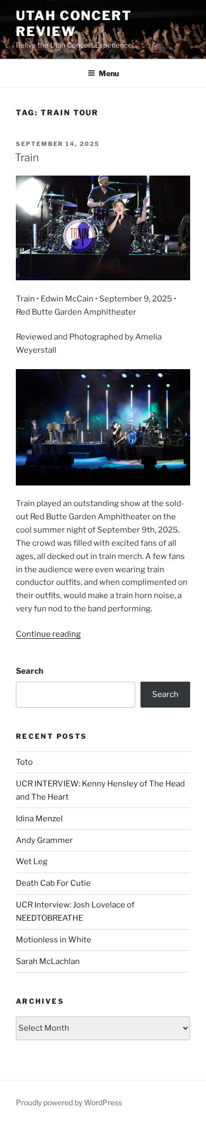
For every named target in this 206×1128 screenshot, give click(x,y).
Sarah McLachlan (48, 961)
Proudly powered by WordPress (69, 1102)
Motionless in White (53, 939)
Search (29, 671)
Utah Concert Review (74, 23)
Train (27, 157)
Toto (24, 762)
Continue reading (48, 634)
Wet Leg (32, 861)
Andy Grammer (44, 840)
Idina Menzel (39, 818)
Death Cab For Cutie (53, 883)
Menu (109, 73)
